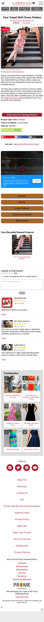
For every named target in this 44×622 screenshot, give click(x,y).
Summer (22, 196)
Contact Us (22, 493)
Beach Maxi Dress (12, 449)
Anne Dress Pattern (31, 449)
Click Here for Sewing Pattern (22, 114)
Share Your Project (22, 532)
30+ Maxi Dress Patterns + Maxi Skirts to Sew (31, 397)
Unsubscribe (22, 545)
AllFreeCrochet (22, 566)
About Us (22, 479)
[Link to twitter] (18, 467)
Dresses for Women (22, 214)
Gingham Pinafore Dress (13, 424)
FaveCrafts (22, 563)
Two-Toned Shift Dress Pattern (22, 258)
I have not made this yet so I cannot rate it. (20, 276)
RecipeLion (22, 576)
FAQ (22, 499)
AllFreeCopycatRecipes (22, 579)
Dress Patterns (22, 208)
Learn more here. (22, 597)
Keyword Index (22, 512)
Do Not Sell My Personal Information (22, 506)
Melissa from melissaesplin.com (23, 20)
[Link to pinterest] (26, 467)
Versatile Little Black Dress (31, 424)
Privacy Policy (22, 519)
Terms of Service (22, 539)
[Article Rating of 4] (17, 23)
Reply (3, 314)
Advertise (22, 486)
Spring (22, 202)
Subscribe (22, 526)
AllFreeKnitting (22, 569)
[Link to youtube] (35, 467)
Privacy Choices (22, 552)
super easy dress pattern (14, 98)
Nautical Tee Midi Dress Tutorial (26, 144)
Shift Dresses (22, 220)
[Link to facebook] (10, 467)
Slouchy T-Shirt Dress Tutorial (13, 396)
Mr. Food (22, 573)
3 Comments (26, 23)
